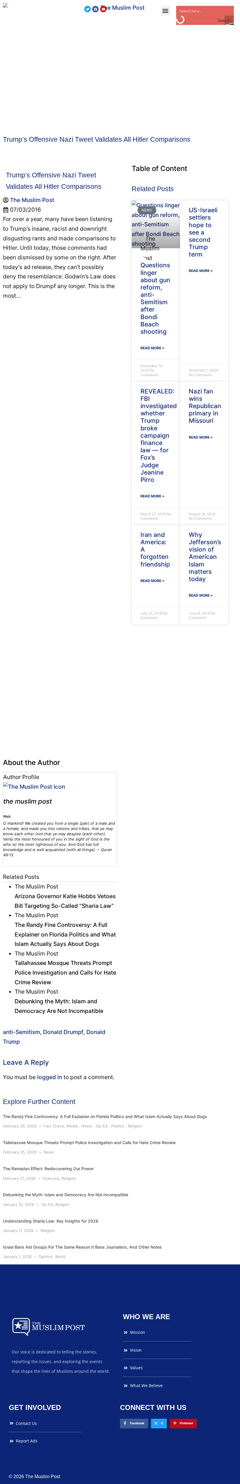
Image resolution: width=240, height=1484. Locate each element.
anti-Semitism (21, 1031)
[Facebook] (95, 9)
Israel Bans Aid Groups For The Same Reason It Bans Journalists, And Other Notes (82, 1247)
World (60, 1256)
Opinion (46, 1256)
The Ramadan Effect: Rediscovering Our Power (48, 1168)
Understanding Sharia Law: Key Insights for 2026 (50, 1220)
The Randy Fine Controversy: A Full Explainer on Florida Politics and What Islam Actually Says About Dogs (105, 1116)
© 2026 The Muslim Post (34, 1476)
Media (72, 1126)
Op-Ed (101, 1126)
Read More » (152, 348)
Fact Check (54, 1126)
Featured (51, 1178)
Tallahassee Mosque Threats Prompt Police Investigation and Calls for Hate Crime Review (89, 1142)
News (86, 1126)
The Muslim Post (27, 801)
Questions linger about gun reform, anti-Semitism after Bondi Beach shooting (155, 298)
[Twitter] (87, 9)
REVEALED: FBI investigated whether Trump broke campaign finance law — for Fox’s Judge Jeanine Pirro (158, 435)
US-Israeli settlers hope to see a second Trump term (203, 232)
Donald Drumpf (63, 1031)
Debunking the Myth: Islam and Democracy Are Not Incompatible (65, 1194)
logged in (49, 1077)
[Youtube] (103, 9)
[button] (165, 11)
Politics (117, 1126)
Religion (135, 1126)
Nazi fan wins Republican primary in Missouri (205, 406)
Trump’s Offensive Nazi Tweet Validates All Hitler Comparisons (97, 139)
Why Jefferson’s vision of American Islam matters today (205, 557)
